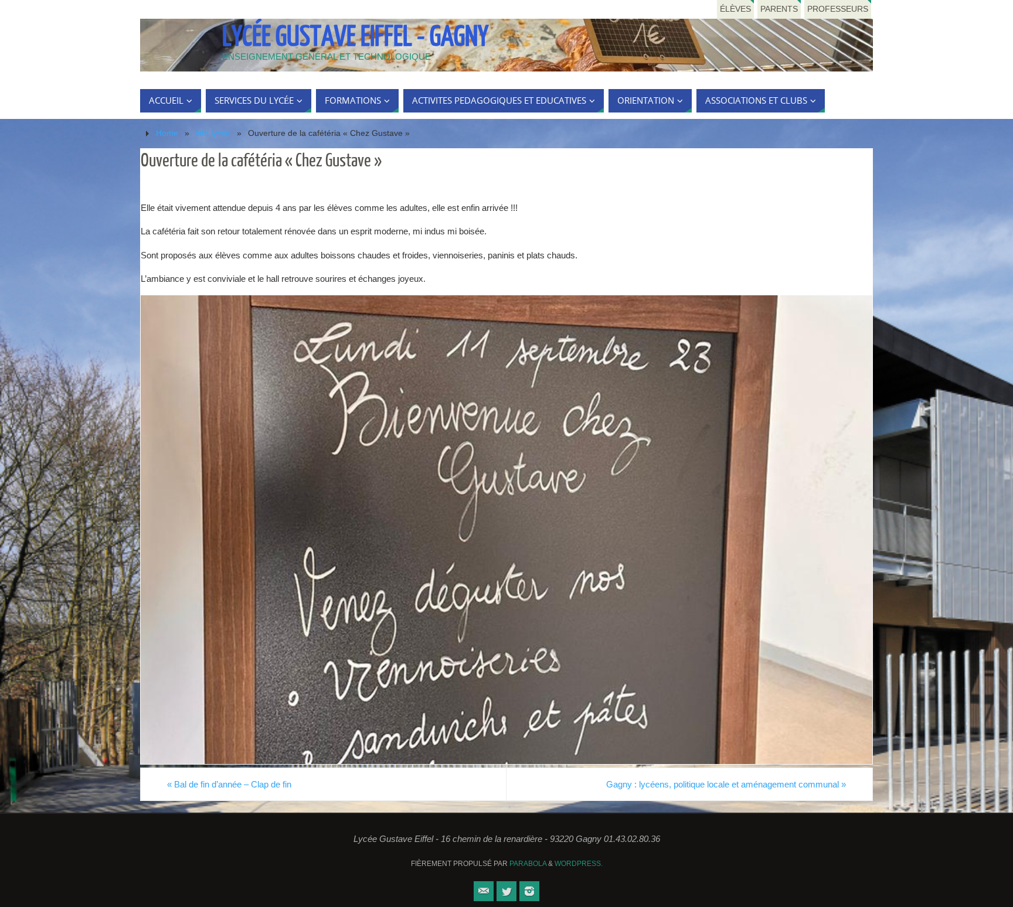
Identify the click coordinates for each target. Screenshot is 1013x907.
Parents (779, 9)
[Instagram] (529, 891)
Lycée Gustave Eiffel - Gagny (355, 37)
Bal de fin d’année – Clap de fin (229, 784)
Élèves (735, 9)
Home (167, 133)
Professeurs (837, 9)
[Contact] (484, 891)
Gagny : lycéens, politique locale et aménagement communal (726, 784)
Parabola (527, 864)
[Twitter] (506, 891)
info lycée (212, 133)
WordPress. (579, 864)
